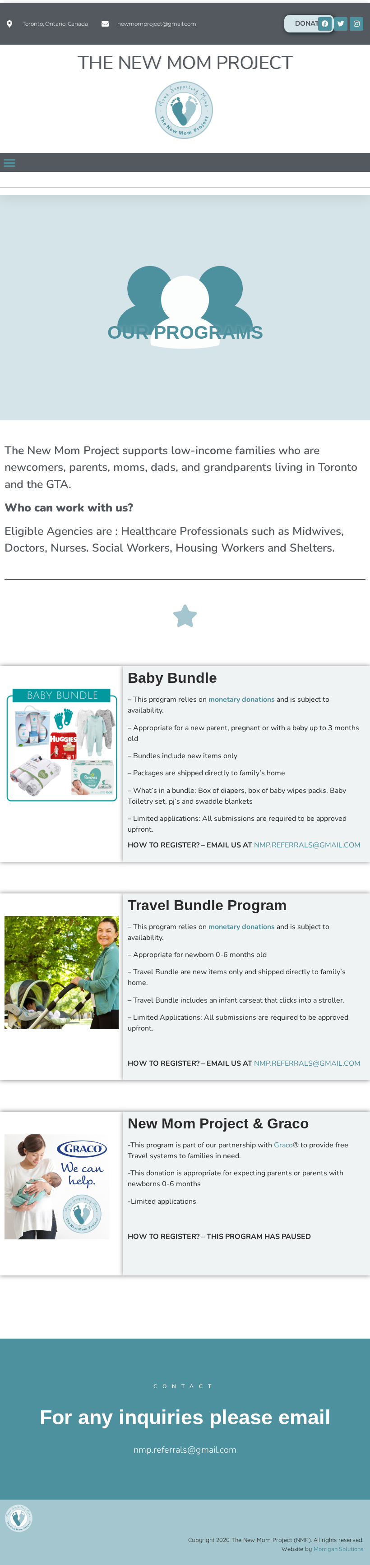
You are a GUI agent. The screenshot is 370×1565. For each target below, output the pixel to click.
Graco (283, 1145)
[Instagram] (356, 24)
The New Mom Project (185, 63)
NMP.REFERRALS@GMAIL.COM (307, 845)
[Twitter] (340, 24)
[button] (9, 162)
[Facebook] (325, 24)
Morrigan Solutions (338, 1549)
